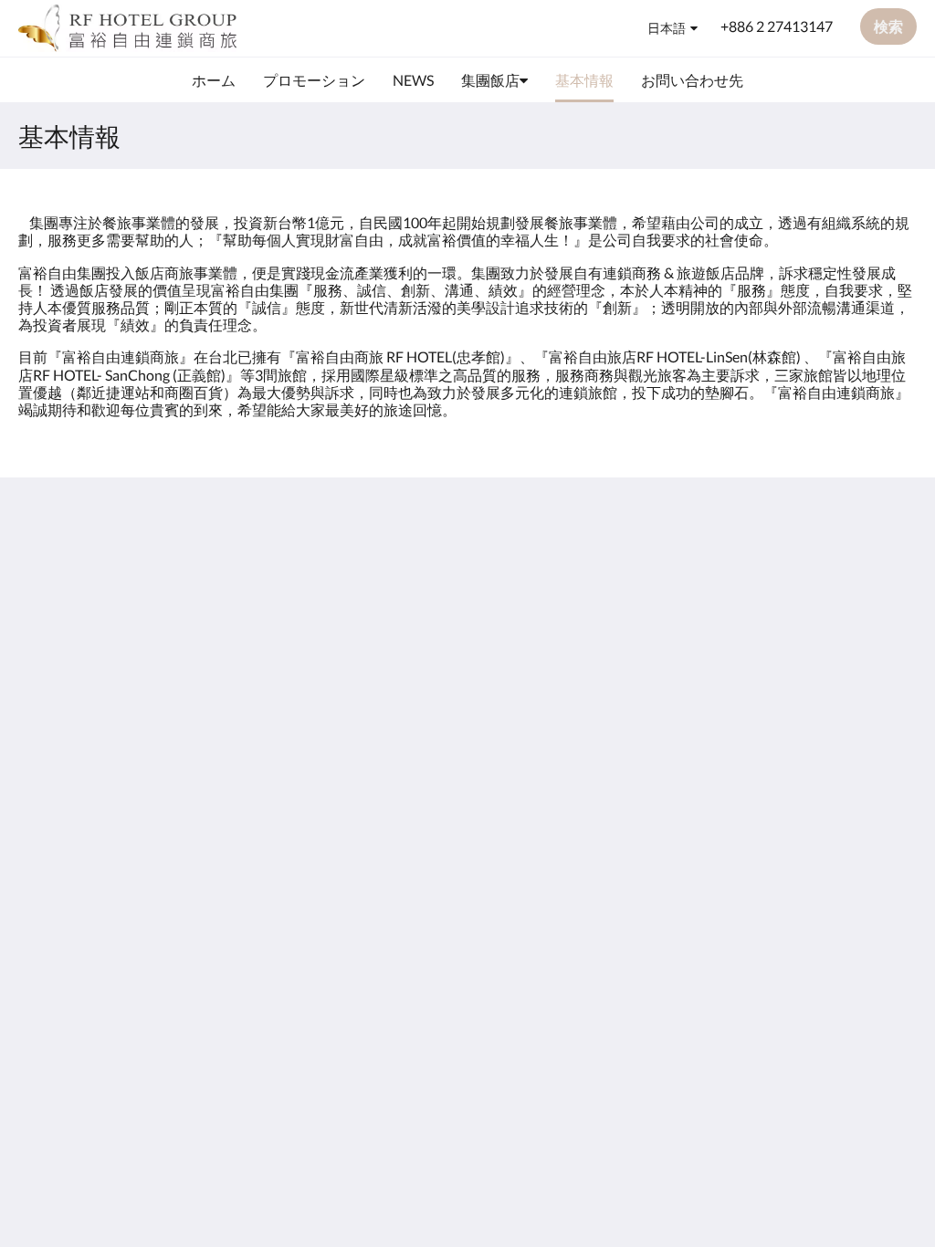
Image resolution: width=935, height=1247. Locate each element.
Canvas (893, 711)
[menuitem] (214, 80)
